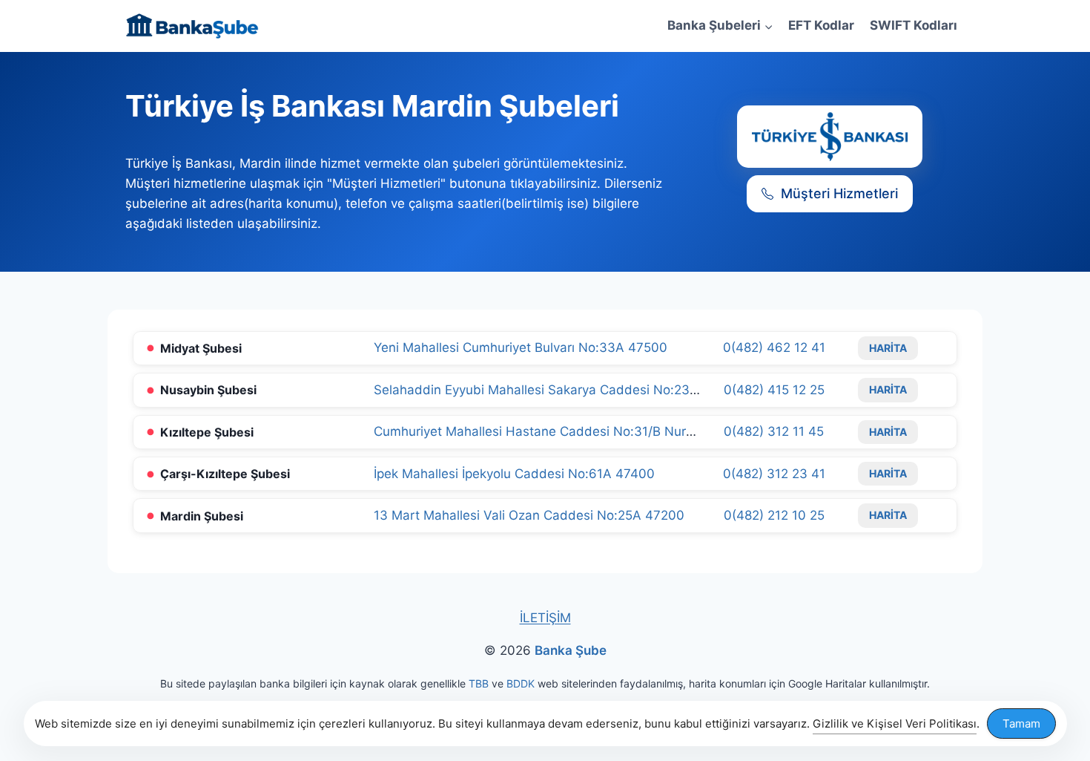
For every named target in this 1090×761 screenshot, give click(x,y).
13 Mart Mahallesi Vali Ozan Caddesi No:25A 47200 (529, 515)
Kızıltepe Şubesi (207, 432)
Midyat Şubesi (201, 348)
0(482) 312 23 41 (774, 473)
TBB (479, 683)
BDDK (520, 683)
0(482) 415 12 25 (774, 389)
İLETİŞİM (545, 617)
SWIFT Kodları (913, 25)
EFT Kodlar (821, 25)
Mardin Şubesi (201, 516)
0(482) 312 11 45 (774, 431)
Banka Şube (571, 650)
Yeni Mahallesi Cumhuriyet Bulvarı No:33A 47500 (520, 347)
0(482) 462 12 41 (774, 347)
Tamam (1021, 723)
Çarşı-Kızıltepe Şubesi (225, 473)
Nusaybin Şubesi (208, 389)
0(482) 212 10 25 (774, 515)
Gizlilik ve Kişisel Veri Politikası (895, 723)
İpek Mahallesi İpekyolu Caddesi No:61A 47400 (514, 473)
